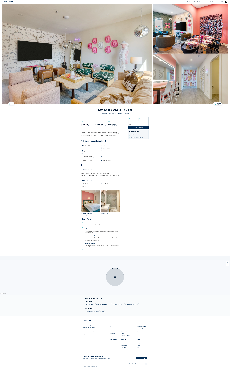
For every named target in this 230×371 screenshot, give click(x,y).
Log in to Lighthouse (87, 334)
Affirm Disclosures (118, 363)
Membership (123, 343)
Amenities (93, 118)
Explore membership (141, 358)
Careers (138, 345)
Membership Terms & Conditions (107, 363)
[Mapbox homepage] (3, 293)
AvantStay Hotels (124, 345)
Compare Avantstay (124, 331)
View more (83, 137)
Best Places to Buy (113, 333)
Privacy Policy (88, 363)
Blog (122, 326)
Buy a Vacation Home (210, 1)
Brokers (111, 331)
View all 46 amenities (87, 164)
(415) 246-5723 (85, 328)
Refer (138, 347)
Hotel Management (140, 342)
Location (117, 118)
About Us (138, 343)
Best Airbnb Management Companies (127, 330)
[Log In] (226, 2)
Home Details (85, 118)
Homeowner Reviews (140, 331)
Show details (90, 126)
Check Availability (138, 127)
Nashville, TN (115, 107)
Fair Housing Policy (96, 363)
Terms (84, 363)
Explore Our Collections (125, 335)
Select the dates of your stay (90, 251)
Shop (122, 349)
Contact (138, 349)
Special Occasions (113, 343)
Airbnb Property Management (142, 328)
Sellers (111, 330)
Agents (111, 326)
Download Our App (124, 342)
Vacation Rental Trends (125, 328)
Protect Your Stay (124, 347)
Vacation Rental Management (199, 1)
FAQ (122, 351)
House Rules (109, 118)
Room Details (101, 118)
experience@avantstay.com (108, 229)
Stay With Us (189, 1)
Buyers (111, 328)
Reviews (122, 333)
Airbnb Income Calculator (141, 330)
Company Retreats (113, 342)
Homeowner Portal (220, 1)
